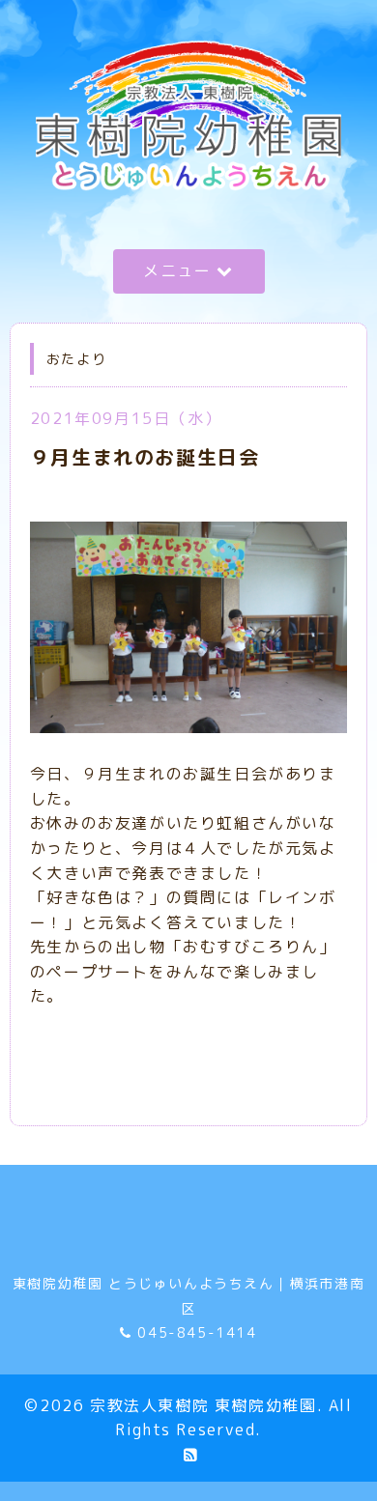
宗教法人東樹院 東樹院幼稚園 (203, 1405)
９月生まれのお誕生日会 (145, 456)
